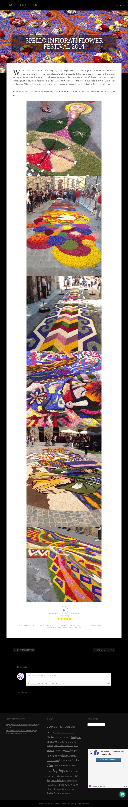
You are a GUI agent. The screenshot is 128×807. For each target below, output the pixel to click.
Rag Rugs (58, 770)
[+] (63, 683)
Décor (60, 742)
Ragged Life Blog (22, 5)
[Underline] (35, 683)
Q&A (50, 765)
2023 (58, 733)
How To (76, 746)
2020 (50, 732)
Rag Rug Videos (69, 776)
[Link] (56, 683)
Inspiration (48, 625)
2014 (86, 625)
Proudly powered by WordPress (49, 803)
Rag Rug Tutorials (55, 776)
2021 (55, 733)
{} (60, 683)
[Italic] (32, 683)
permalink (76, 628)
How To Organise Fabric (24, 650)
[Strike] (39, 683)
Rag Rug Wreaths (69, 781)
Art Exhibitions (69, 733)
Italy (99, 625)
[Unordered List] (46, 683)
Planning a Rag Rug (69, 760)
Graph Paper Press (83, 803)
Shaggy (55, 785)
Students (51, 789)
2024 (62, 733)
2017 (62, 726)
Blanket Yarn (53, 737)
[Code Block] (53, 683)
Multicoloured (67, 755)
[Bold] (28, 683)
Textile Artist (53, 793)
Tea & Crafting (70, 789)
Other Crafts (53, 760)
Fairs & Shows (69, 742)
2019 (73, 726)
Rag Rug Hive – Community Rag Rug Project (21, 725)
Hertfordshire (69, 746)
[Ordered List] (42, 683)
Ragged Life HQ (58, 765)
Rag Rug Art (67, 765)
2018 (67, 726)
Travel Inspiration (63, 625)
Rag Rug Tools (72, 771)
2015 (56, 726)
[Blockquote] (49, 683)
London (60, 750)
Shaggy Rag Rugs (68, 784)
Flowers (92, 625)
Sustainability (61, 789)
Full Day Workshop (59, 746)
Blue (61, 738)
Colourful (66, 737)
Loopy (67, 751)
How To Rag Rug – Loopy (104, 650)
